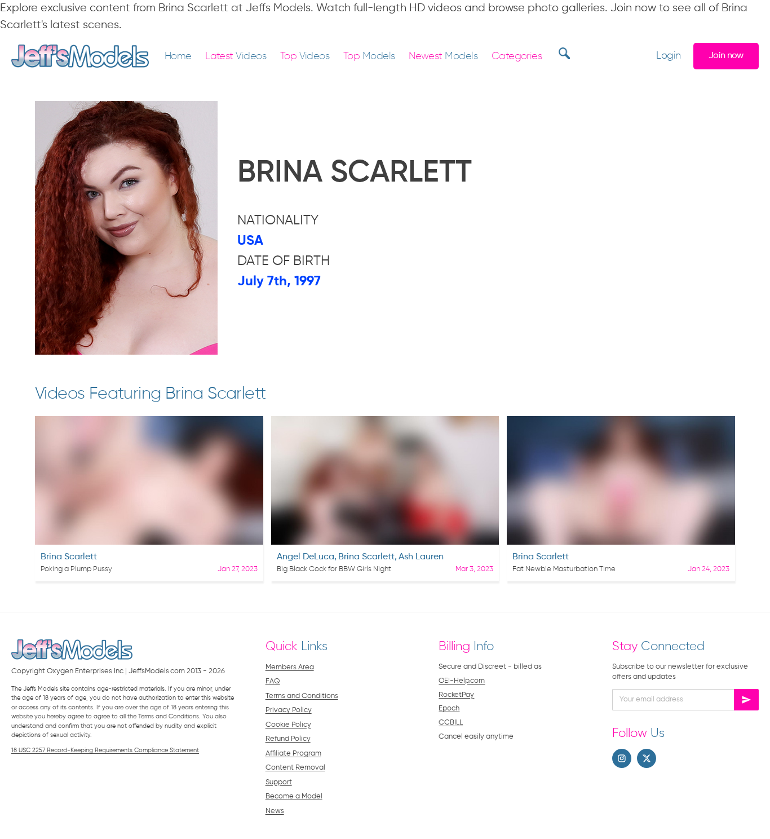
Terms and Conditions (301, 696)
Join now (726, 55)
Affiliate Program (293, 753)
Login (668, 56)
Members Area (289, 667)
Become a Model (293, 796)
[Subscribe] (746, 699)
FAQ (272, 681)
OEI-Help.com (462, 681)
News (274, 811)
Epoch (449, 708)
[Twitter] (646, 758)
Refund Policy (288, 739)
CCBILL (451, 722)
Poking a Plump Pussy (76, 569)
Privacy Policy (288, 710)
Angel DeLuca (305, 557)
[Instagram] (621, 758)
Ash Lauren (421, 557)
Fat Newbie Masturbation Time (564, 569)
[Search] (563, 53)
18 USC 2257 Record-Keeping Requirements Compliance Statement (105, 750)
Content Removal (295, 767)
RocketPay (456, 695)
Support (278, 782)
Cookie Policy (288, 724)
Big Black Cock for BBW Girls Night (334, 569)
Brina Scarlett (69, 557)
